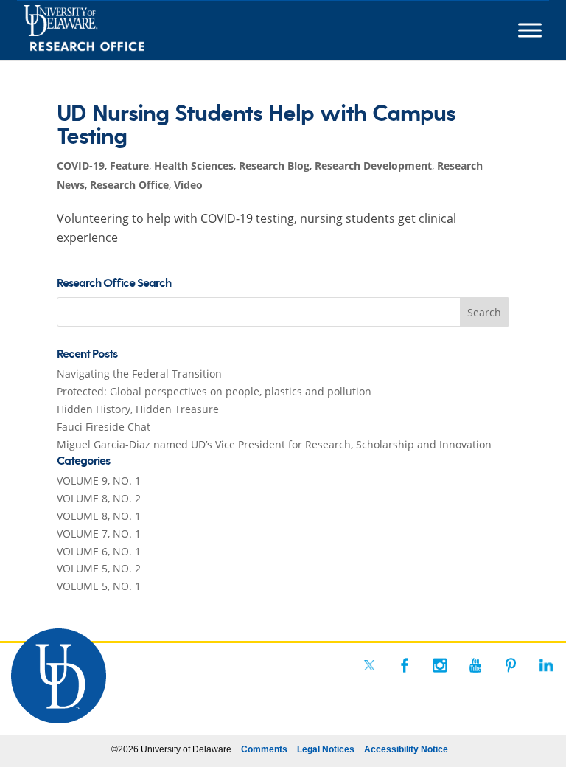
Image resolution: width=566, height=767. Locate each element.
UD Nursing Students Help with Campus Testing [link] (256, 126)
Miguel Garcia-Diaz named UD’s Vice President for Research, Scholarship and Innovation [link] (274, 444)
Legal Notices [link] (325, 749)
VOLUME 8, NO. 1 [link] (99, 516)
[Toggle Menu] (530, 30)
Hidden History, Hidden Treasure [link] (138, 409)
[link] (110, 30)
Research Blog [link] (274, 166)
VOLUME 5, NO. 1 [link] (99, 586)
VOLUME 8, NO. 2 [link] (99, 498)
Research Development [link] (373, 166)
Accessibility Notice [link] (406, 749)
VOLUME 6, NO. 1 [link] (99, 551)
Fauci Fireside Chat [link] (103, 427)
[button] (485, 312)
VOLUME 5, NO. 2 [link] (99, 568)
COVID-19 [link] (81, 166)
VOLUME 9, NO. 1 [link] (99, 480)
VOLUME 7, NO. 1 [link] (99, 534)
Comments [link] (264, 749)
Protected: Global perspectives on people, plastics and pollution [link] (214, 391)
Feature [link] (129, 166)
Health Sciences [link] (194, 166)
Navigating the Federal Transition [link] (139, 374)
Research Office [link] (129, 185)
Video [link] (188, 185)
